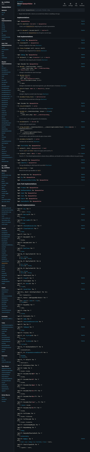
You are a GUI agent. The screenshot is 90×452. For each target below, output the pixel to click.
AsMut (31, 300)
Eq (22, 177)
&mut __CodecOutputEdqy (41, 114)
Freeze (23, 187)
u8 (33, 24)
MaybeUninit (31, 78)
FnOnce (67, 127)
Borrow (25, 214)
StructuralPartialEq (28, 180)
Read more (39, 45)
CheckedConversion (30, 226)
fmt (21, 57)
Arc (33, 390)
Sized (49, 111)
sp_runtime (20, 1)
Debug (23, 55)
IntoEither (27, 289)
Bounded (23, 355)
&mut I (27, 77)
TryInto (28, 341)
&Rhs (33, 153)
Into (27, 283)
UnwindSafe (25, 201)
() (43, 88)
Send (22, 193)
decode (24, 30)
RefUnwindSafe (26, 190)
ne (20, 153)
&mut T (34, 385)
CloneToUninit (28, 228)
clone (21, 43)
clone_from (23, 48)
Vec (31, 24)
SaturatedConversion (30, 321)
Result (48, 57)
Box (33, 396)
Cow (33, 402)
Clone (23, 40)
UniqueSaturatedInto (33, 352)
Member (25, 439)
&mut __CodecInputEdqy (41, 68)
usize (43, 96)
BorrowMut (26, 220)
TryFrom (28, 335)
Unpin (23, 198)
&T (33, 373)
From (25, 278)
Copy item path (35, 3)
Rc (32, 408)
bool (45, 148)
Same (25, 319)
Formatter (36, 57)
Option (44, 30)
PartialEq (24, 145)
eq (20, 148)
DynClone (26, 248)
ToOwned (26, 327)
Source (19, 5)
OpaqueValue (25, 21)
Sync (22, 196)
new (23, 24)
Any (24, 209)
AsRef (24, 300)
